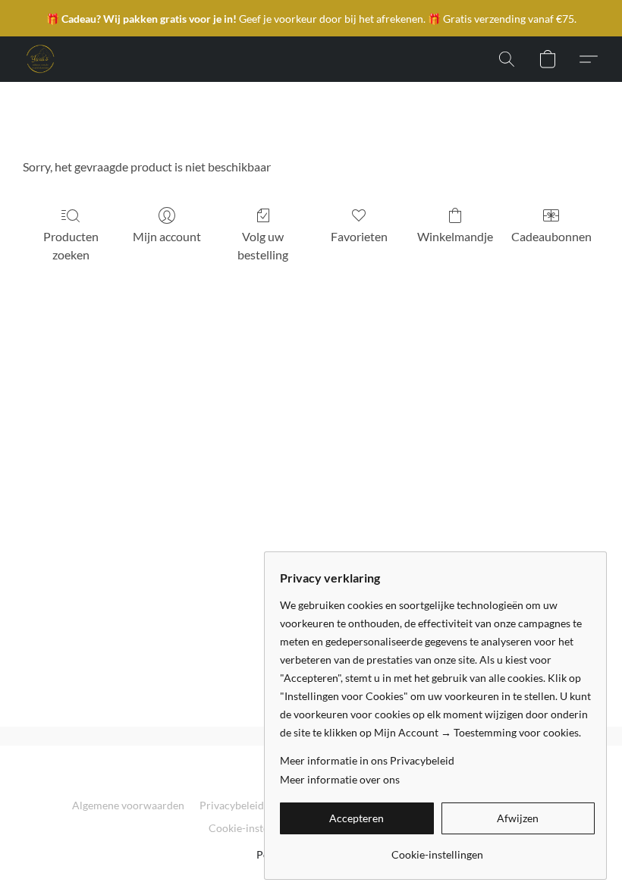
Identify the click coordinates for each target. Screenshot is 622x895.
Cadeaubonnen (551, 236)
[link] (437, 849)
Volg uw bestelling (262, 245)
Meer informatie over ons (340, 779)
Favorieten (359, 236)
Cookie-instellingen (254, 827)
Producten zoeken (71, 245)
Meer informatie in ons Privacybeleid (367, 760)
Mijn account (167, 236)
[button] (39, 59)
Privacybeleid (231, 805)
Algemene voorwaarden (128, 805)
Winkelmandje (455, 236)
